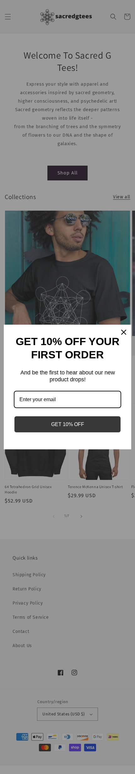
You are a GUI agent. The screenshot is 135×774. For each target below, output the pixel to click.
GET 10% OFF (67, 424)
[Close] (123, 332)
